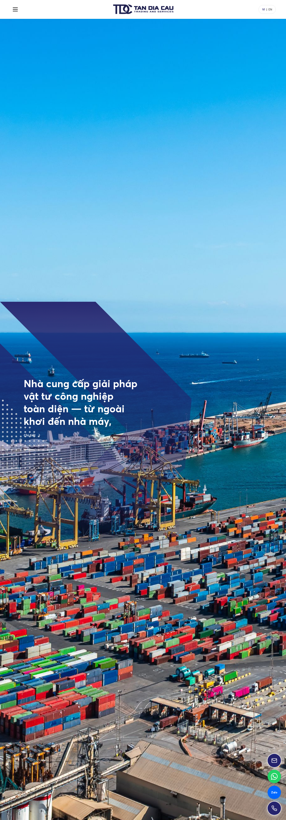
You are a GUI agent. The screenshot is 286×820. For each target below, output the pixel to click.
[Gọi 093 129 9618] (274, 808)
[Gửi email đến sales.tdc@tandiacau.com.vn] (274, 760)
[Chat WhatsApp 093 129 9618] (274, 776)
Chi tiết (30, 473)
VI (263, 9)
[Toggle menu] (15, 9)
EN (270, 9)
